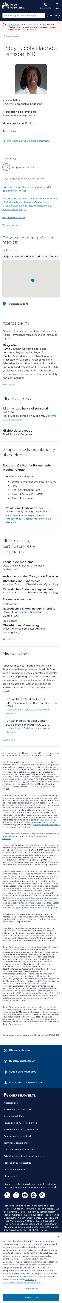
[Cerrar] (58, 1236)
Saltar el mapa (11, 250)
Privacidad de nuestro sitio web (20, 1123)
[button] (33, 280)
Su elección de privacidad (17, 1136)
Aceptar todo (31, 1297)
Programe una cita (23, 167)
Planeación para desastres (17, 1163)
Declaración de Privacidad (28, 1282)
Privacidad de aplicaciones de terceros (24, 1156)
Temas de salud (11, 225)
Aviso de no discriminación (18, 1109)
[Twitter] (7, 1195)
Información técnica (14, 1169)
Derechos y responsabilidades (19, 1149)
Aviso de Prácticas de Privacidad (21, 1129)
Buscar (53, 15)
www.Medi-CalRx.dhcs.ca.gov (40, 900)
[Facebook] (16, 1195)
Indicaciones (14, 518)
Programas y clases (13, 217)
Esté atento (13, 24)
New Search (12, 36)
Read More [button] (8, 384)
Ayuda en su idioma (14, 1116)
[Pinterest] (33, 1195)
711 (24, 781)
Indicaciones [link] (14, 709)
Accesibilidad (11, 1103)
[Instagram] (42, 1195)
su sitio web (42, 786)
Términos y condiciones (16, 1143)
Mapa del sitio (11, 1176)
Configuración (31, 1289)
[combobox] (23, 15)
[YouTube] (24, 1195)
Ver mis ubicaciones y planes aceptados (26, 140)
